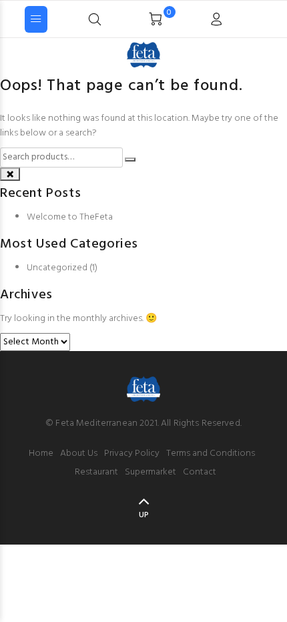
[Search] (243, 18)
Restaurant (96, 472)
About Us (78, 453)
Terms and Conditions (210, 453)
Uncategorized (57, 268)
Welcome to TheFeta (70, 217)
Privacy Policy (132, 453)
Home (41, 453)
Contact (199, 472)
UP (144, 515)
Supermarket (150, 472)
